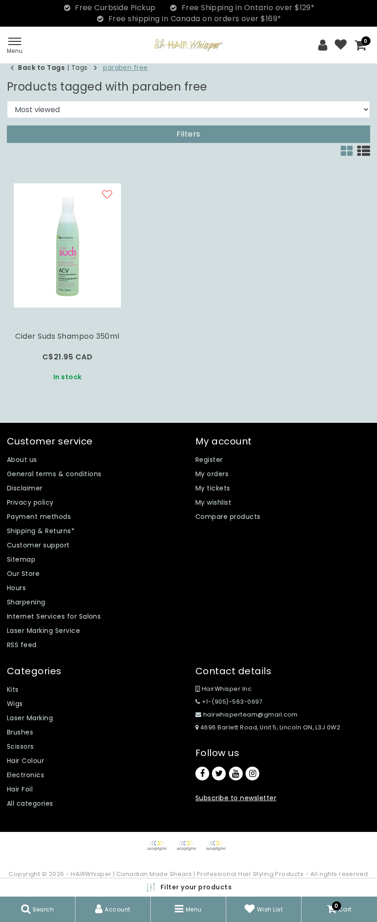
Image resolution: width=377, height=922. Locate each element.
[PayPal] (160, 850)
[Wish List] (341, 45)
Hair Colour (25, 760)
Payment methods (39, 516)
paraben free (125, 67)
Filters (188, 134)
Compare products (228, 516)
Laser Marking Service (43, 630)
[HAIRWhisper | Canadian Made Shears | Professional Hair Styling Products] (188, 45)
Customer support (38, 545)
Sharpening (26, 602)
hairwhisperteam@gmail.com (250, 714)
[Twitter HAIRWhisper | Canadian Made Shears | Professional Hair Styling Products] (219, 773)
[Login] (322, 45)
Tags (79, 67)
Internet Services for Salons (54, 616)
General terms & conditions (54, 473)
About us (22, 459)
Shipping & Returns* (40, 530)
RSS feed (22, 644)
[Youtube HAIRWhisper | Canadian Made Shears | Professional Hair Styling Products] (236, 773)
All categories (30, 803)
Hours (16, 587)
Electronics (25, 775)
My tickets (212, 488)
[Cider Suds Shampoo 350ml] (67, 245)
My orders (211, 473)
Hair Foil (20, 789)
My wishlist (213, 502)
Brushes (20, 732)
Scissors (20, 746)
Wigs (15, 703)
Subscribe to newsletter (235, 797)
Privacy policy (30, 502)
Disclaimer (25, 488)
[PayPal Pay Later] (218, 850)
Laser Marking (30, 718)
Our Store (23, 573)
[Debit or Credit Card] (189, 850)
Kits (13, 689)
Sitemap (21, 559)
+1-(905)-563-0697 (231, 702)
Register (209, 459)
